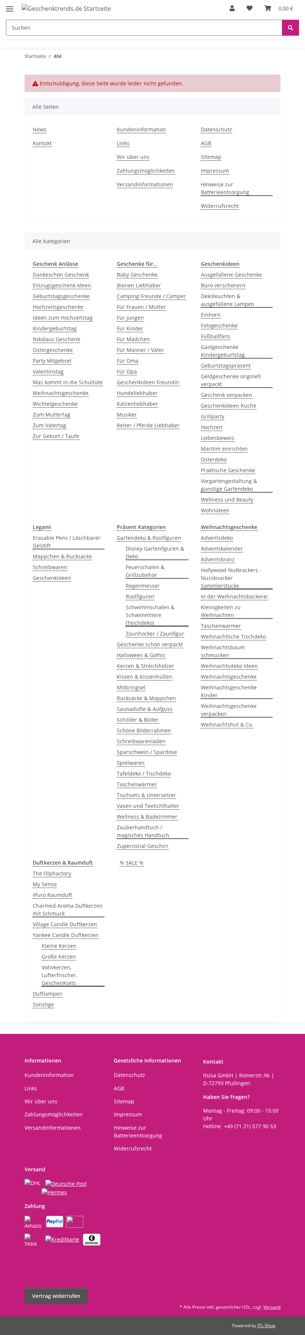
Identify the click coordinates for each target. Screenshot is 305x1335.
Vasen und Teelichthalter (148, 805)
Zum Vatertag (49, 425)
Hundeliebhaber (137, 392)
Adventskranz (218, 559)
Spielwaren (131, 762)
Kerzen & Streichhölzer (145, 665)
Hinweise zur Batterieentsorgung (225, 188)
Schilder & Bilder (138, 719)
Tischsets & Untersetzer (146, 795)
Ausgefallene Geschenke (231, 274)
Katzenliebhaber (137, 403)
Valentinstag (48, 371)
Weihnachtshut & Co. (227, 724)
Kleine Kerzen (59, 945)
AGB (206, 143)
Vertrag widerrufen (56, 1295)
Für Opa (127, 371)
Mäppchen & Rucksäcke (62, 556)
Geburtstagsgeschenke (61, 296)
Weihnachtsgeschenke (61, 392)
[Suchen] (290, 28)
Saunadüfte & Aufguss (145, 708)
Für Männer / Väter (140, 349)
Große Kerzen (59, 956)
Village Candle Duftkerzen (65, 924)
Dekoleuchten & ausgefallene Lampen (227, 300)
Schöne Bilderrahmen (144, 730)
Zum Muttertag (51, 414)
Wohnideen (215, 510)
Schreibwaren (50, 567)
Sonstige (43, 1004)
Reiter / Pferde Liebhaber (148, 425)
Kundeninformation (141, 129)
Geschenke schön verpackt (150, 644)
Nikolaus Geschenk (56, 339)
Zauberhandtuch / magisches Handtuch (143, 831)
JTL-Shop (266, 1325)
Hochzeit (211, 427)
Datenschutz (216, 129)
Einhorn (211, 314)
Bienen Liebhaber (139, 285)
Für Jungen (130, 317)
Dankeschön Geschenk (61, 274)
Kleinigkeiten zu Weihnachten (221, 611)
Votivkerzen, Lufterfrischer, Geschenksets (59, 975)
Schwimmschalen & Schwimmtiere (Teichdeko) (150, 615)
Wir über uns (133, 156)
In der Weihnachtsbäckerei (234, 596)
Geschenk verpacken (226, 394)
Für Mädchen (133, 339)
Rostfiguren (140, 596)
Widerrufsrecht (220, 205)
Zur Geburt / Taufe (56, 436)
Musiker (127, 414)
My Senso (45, 884)
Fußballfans (215, 336)
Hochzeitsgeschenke (58, 306)
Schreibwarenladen (141, 741)
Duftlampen (47, 993)
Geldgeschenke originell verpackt (231, 380)
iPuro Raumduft (52, 894)
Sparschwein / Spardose (147, 751)
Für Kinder (130, 328)
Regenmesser (143, 585)
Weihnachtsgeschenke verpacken (229, 709)
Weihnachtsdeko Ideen (229, 665)
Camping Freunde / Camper (151, 296)
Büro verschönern (223, 285)
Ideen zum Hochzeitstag (63, 317)
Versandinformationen (145, 184)
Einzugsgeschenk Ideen (62, 285)
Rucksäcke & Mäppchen (146, 698)
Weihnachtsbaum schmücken (223, 651)
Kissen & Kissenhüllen (144, 676)
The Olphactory (52, 873)
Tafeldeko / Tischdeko (144, 773)
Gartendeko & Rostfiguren (149, 537)
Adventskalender (222, 548)
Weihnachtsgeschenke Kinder (229, 691)
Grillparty (212, 416)
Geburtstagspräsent (226, 365)
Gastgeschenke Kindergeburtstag (223, 350)
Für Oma (127, 360)
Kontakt (42, 143)
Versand (271, 1307)
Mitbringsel (131, 687)
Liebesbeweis (217, 437)
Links (123, 143)
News (39, 129)
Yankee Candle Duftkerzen (66, 935)
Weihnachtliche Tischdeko (233, 636)
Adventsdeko (217, 537)
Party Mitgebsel (52, 360)
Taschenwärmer (137, 784)
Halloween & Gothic (141, 655)
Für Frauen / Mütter (141, 306)
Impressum (215, 170)
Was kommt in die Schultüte (68, 382)
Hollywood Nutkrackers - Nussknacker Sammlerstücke (231, 578)
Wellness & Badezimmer (147, 816)
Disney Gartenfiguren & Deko (155, 552)
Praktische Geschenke (228, 470)
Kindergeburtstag (55, 328)
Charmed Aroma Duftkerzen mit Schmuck (68, 909)
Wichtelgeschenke (55, 403)
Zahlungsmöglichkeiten (146, 170)
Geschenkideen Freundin (148, 382)
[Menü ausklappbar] (9, 5)
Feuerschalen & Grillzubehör (145, 571)
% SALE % (132, 862)
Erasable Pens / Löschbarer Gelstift (66, 541)
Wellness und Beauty (227, 499)
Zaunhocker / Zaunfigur (155, 633)
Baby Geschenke (137, 274)
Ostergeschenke (53, 349)
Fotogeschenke (219, 325)
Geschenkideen (52, 577)
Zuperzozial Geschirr (142, 845)
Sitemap (211, 156)
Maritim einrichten (224, 448)
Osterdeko (214, 459)
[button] (232, 8)
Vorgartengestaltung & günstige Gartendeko (229, 484)
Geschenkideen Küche (228, 405)
